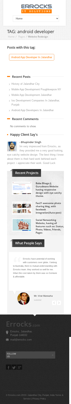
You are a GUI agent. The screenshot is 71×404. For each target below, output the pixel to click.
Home (11, 36)
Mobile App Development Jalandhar (31, 94)
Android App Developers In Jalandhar (32, 110)
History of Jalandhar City (25, 83)
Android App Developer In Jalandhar (31, 57)
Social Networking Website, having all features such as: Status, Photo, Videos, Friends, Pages (50, 226)
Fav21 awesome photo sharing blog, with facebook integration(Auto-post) (48, 207)
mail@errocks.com (21, 339)
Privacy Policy (39, 398)
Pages (21, 36)
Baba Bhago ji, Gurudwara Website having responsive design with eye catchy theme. (49, 190)
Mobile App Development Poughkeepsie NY (36, 89)
